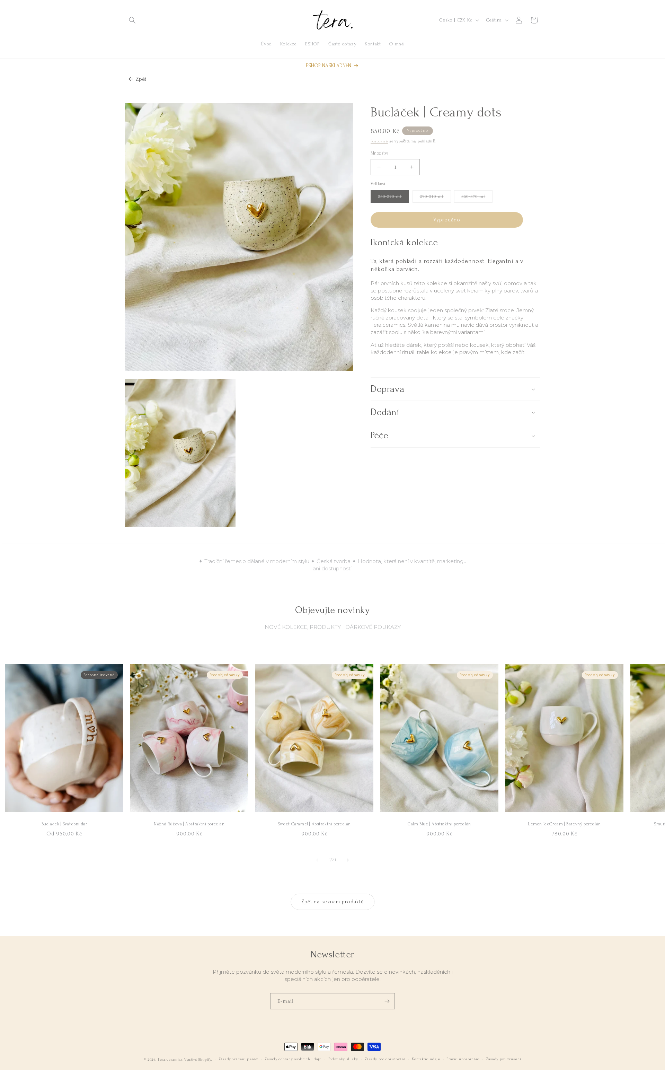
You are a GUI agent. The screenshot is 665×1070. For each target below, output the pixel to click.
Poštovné (379, 141)
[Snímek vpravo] (347, 860)
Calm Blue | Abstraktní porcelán (439, 824)
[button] (132, 20)
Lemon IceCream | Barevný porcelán (564, 824)
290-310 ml (435, 198)
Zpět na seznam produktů (332, 902)
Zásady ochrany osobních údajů (293, 1059)
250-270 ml (393, 198)
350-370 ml (477, 198)
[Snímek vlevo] (317, 860)
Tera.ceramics (170, 1060)
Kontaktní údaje (426, 1059)
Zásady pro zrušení (503, 1059)
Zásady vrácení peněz (238, 1059)
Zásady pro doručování (385, 1059)
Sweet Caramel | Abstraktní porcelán (314, 824)
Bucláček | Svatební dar (64, 824)
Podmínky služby (343, 1059)
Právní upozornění (462, 1059)
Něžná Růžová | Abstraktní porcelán (189, 824)
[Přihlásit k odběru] (386, 1001)
